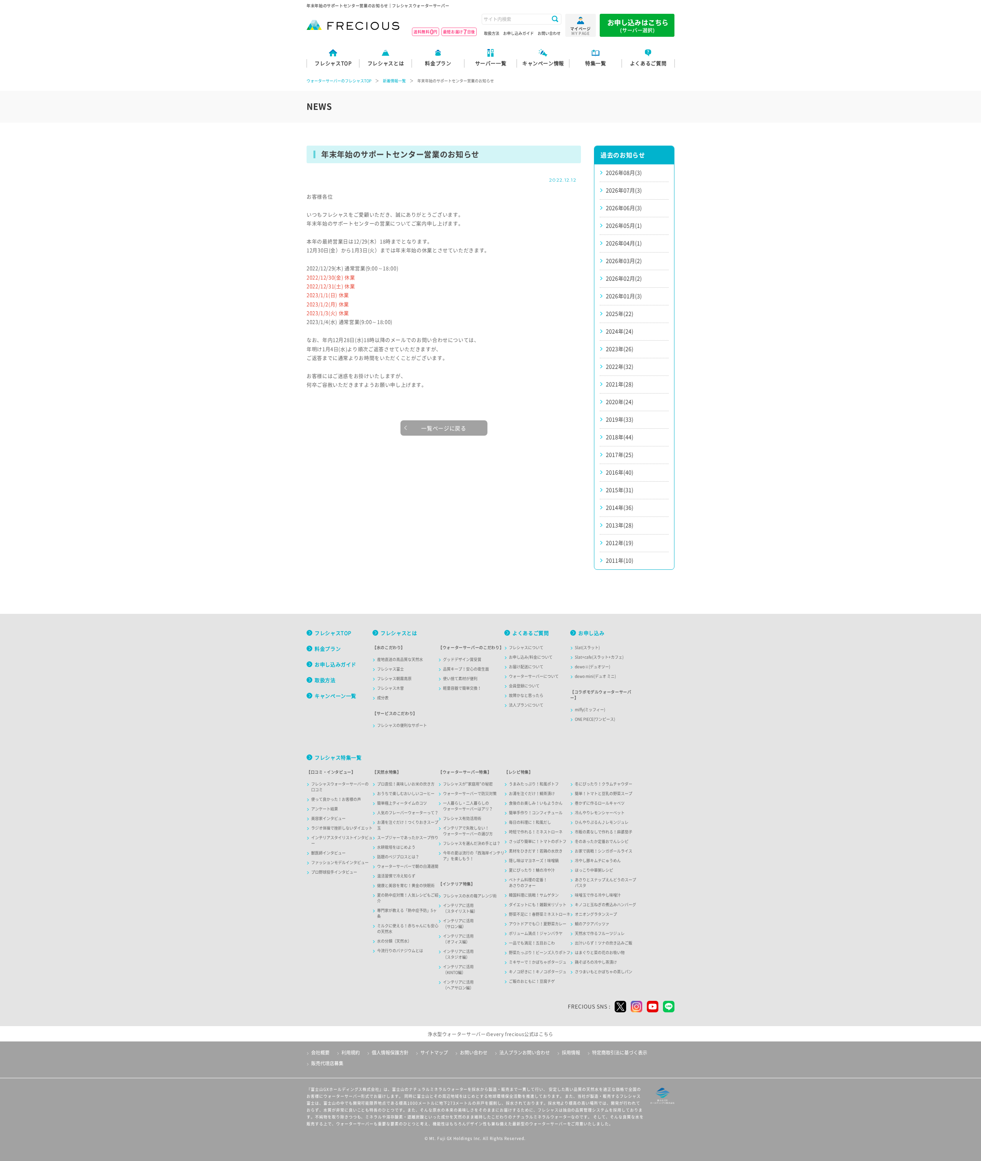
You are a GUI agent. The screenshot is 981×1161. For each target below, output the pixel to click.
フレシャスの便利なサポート (402, 725)
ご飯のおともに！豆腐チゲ (532, 981)
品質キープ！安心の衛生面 (466, 669)
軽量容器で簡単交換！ (462, 688)
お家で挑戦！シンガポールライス (603, 851)
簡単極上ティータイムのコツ (402, 803)
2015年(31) (619, 490)
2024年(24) (619, 331)
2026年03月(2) (624, 261)
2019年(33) (619, 419)
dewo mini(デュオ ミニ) (595, 676)
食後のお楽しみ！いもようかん (536, 803)
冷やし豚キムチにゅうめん (598, 861)
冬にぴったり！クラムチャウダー (603, 784)
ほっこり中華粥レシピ (594, 870)
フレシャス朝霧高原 (394, 679)
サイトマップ (434, 1052)
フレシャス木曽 (390, 688)
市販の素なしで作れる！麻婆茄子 (603, 832)
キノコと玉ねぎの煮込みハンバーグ (605, 905)
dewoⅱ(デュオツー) (592, 667)
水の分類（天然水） (394, 941)
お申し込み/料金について (531, 657)
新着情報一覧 (394, 81)
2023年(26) (619, 349)
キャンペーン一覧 (335, 696)
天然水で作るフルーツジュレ (600, 933)
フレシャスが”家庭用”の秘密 (468, 784)
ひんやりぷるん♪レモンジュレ (601, 822)
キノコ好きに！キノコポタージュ (537, 972)
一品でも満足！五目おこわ (532, 943)
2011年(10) (619, 560)
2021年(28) (619, 384)
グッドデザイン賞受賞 (462, 659)
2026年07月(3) (624, 190)
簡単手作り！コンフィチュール (536, 813)
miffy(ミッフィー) (590, 710)
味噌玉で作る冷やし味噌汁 (598, 895)
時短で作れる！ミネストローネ (536, 832)
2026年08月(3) (624, 172)
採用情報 (571, 1052)
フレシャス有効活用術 (462, 818)
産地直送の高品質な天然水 (400, 659)
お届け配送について (526, 667)
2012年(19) (619, 543)
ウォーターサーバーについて (534, 676)
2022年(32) (619, 366)
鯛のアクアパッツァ (592, 924)
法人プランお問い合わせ (524, 1052)
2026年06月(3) (624, 208)
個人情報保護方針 (390, 1052)
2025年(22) (619, 313)
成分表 (383, 698)
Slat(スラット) (587, 647)
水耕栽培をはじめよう (396, 847)
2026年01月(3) (624, 296)
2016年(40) (619, 472)
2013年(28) (619, 525)
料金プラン (328, 648)
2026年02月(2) (624, 278)
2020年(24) (619, 402)
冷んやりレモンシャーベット (600, 813)
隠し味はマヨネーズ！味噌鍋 (534, 861)
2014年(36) (619, 507)
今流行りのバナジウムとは (400, 951)
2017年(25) (619, 455)
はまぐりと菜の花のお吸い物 (600, 952)
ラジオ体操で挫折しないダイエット (341, 828)
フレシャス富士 (390, 669)
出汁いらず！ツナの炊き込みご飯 (603, 943)
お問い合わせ (549, 33)
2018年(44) (619, 437)
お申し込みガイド (518, 33)
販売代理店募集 (327, 1063)
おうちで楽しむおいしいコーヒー (406, 793)
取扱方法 (491, 33)
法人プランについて (526, 705)
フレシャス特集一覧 (338, 757)
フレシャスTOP (333, 633)
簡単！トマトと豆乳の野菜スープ (603, 793)
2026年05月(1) (624, 225)
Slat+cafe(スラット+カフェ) (599, 657)
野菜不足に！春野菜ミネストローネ (539, 914)
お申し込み (591, 633)
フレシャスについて (526, 647)
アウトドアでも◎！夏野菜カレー (537, 924)
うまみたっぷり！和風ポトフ (534, 784)
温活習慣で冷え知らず (396, 876)
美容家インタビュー (328, 818)
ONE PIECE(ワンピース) (595, 719)
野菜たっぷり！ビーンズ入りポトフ (539, 952)
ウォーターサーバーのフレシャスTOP (339, 81)
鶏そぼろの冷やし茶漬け (596, 962)
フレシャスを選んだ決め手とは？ (471, 843)
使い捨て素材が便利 (460, 679)
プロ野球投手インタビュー (334, 872)
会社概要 (320, 1052)
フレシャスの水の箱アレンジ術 (470, 896)
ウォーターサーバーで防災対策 (470, 793)
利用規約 (350, 1052)
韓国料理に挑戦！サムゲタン (534, 895)
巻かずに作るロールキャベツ (600, 803)
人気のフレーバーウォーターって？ (407, 813)
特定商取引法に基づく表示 (619, 1052)
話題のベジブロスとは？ (398, 857)
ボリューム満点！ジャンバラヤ (536, 933)
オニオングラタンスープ (596, 914)
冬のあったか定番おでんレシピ (601, 841)
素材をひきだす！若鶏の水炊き (536, 851)
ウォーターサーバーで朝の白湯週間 (407, 866)
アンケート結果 (324, 809)
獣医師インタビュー (328, 853)
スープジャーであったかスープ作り (407, 838)
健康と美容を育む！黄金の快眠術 (406, 885)
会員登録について (524, 686)
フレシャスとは (399, 633)
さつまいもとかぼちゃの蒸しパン (603, 972)
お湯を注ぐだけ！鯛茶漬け (532, 793)
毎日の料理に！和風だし (530, 822)
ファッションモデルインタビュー (340, 862)
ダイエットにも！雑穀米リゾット (537, 905)
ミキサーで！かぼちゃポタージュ (537, 962)
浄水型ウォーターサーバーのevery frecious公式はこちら (490, 1034)
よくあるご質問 (530, 633)
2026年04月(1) (624, 243)
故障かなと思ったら (526, 695)
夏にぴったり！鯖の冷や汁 (532, 870)
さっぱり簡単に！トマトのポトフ (537, 841)
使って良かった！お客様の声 (336, 799)
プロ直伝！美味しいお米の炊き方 (406, 784)
